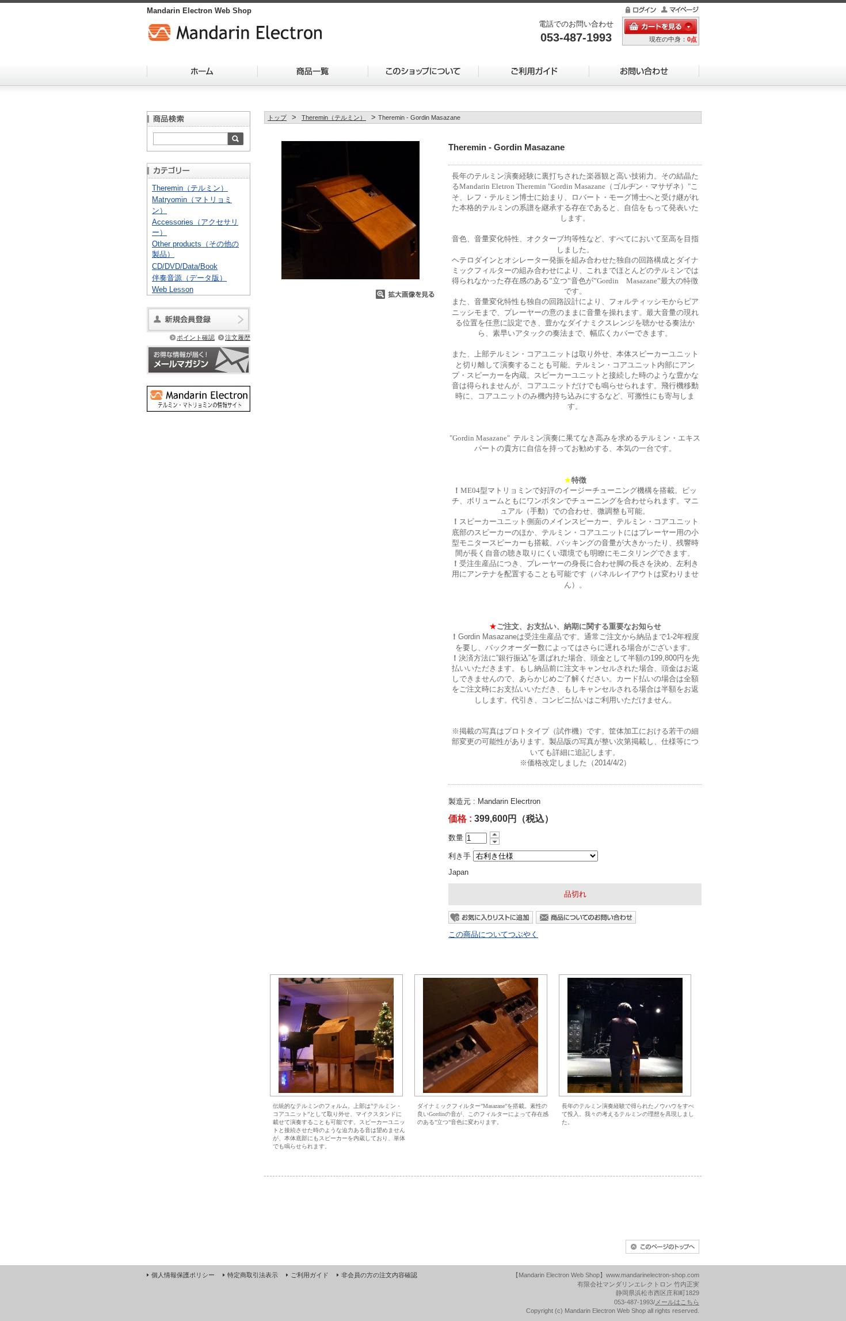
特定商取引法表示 (252, 1274)
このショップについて (423, 70)
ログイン (640, 10)
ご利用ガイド (533, 70)
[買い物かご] (660, 26)
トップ (277, 117)
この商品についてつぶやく (493, 934)
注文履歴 (237, 337)
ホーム (202, 70)
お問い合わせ (644, 70)
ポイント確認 (196, 337)
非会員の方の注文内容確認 (379, 1274)
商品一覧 (312, 70)
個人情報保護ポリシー (183, 1274)
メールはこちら (677, 1302)
